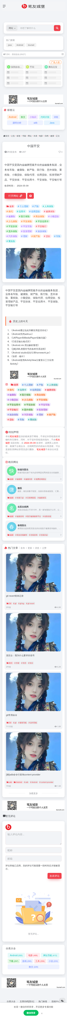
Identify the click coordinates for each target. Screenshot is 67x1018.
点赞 (44, 547)
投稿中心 (56, 1001)
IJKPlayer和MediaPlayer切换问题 (29, 337)
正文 (58, 135)
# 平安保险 (26, 221)
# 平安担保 (12, 226)
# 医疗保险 (24, 216)
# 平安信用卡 (42, 221)
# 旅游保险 (41, 231)
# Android (33, 782)
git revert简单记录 (15, 595)
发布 (23, 547)
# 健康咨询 (19, 516)
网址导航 (50, 955)
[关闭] (63, 54)
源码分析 (17, 122)
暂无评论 (10, 816)
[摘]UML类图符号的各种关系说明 (29, 348)
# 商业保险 (39, 216)
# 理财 (24, 236)
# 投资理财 (26, 231)
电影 (41, 135)
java (10, 45)
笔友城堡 (14, 436)
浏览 (37, 547)
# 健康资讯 (42, 497)
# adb (26, 782)
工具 (40, 961)
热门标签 (42, 1001)
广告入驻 (55, 62)
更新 (30, 547)
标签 (18, 135)
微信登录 (31, 1012)
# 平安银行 (41, 226)
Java (52, 122)
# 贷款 (47, 236)
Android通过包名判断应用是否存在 (29, 330)
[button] (12, 28)
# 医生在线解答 (21, 535)
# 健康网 (18, 479)
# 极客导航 (22, 722)
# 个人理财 (23, 206)
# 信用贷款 (34, 211)
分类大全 (11, 1001)
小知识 (33, 116)
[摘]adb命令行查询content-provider (23, 774)
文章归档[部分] (27, 1001)
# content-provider (46, 782)
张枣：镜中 (18, 356)
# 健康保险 (49, 211)
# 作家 (16, 663)
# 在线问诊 (43, 535)
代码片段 (45, 116)
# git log (21, 603)
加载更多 (33, 793)
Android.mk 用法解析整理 (25, 345)
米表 (35, 135)
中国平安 (33, 146)
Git (10, 603)
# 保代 (10, 211)
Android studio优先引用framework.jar (31, 352)
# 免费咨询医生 (40, 479)
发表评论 (55, 876)
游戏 (27, 961)
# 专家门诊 (19, 497)
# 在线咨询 (33, 535)
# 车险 (57, 236)
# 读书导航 (33, 722)
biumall (31, 45)
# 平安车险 (26, 226)
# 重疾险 (11, 241)
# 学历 (23, 663)
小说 (53, 961)
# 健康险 (11, 216)
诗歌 (56, 116)
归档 (46, 135)
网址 (30, 135)
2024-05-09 (30, 442)
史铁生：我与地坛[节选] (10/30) (19, 54)
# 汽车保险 (12, 236)
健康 (52, 135)
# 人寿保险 (48, 206)
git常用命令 (11, 714)
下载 (13, 961)
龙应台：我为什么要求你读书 (20, 655)
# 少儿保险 (12, 221)
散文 (23, 116)
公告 (13, 135)
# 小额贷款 (53, 216)
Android (20, 45)
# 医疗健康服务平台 (33, 516)
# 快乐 (30, 663)
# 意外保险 (12, 231)
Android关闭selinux (22, 333)
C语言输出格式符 (21, 341)
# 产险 (35, 206)
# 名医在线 (47, 516)
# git (14, 603)
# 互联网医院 (31, 497)
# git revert (30, 603)
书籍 (24, 135)
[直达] (61, 479)
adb (35, 122)
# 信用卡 (21, 211)
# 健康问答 (28, 479)
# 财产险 (35, 236)
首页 (7, 135)
